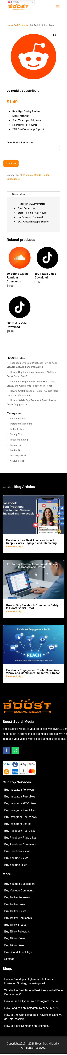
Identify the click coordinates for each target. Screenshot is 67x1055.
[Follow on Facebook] (6, 750)
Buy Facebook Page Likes (20, 837)
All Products (21, 25)
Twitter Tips (16, 450)
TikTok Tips (16, 445)
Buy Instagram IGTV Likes (20, 803)
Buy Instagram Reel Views (20, 817)
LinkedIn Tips (17, 429)
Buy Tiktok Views (14, 938)
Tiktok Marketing (19, 439)
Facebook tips (17, 418)
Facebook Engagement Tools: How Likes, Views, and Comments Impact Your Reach (33, 671)
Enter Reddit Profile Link (21, 142)
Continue (11, 163)
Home (10, 25)
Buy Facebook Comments (20, 844)
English (14, 2)
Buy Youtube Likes (15, 864)
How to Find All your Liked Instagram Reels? (31, 1001)
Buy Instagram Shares (17, 823)
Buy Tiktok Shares (15, 924)
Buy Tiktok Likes (14, 945)
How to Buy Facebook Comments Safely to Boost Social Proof (32, 607)
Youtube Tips (17, 460)
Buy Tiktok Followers (17, 931)
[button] (55, 35)
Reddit (37, 175)
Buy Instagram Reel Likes (20, 810)
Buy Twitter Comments (18, 918)
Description (19, 194)
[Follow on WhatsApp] (15, 750)
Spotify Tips (16, 434)
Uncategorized (18, 455)
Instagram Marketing (21, 423)
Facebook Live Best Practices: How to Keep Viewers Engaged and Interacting (31, 542)
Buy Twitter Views (15, 911)
